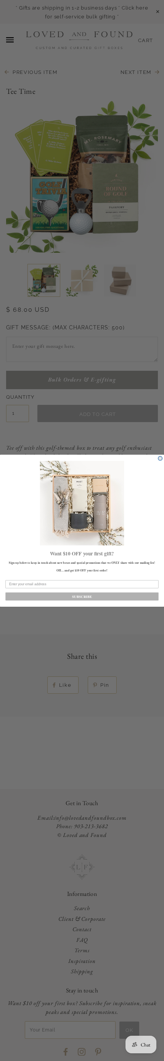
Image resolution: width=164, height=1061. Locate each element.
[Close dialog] (160, 458)
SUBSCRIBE (82, 596)
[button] (82, 503)
